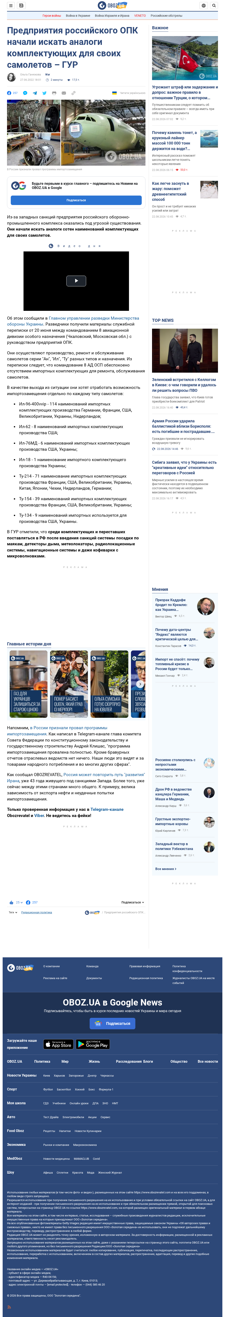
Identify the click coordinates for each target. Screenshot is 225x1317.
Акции (92, 1117)
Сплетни (62, 1172)
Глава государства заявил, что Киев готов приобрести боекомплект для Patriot (182, 399)
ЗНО (105, 1103)
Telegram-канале (107, 809)
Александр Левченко (168, 855)
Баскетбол (64, 1089)
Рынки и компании (56, 1145)
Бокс (92, 1089)
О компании (51, 966)
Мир (65, 1061)
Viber (39, 815)
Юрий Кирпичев (165, 830)
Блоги (148, 1061)
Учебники (59, 1103)
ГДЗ (46, 1103)
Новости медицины (56, 1158)
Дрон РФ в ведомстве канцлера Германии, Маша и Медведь (173, 794)
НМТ (115, 1103)
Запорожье (76, 1075)
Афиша (48, 1172)
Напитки (65, 1131)
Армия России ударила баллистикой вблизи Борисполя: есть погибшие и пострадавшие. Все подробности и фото (182, 426)
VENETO (140, 15)
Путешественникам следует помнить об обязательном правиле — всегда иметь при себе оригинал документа (183, 109)
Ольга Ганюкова (30, 74)
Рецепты (49, 1131)
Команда (92, 966)
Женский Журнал (110, 1172)
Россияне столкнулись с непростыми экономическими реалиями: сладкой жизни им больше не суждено (177, 765)
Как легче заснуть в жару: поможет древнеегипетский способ (170, 191)
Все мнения (164, 869)
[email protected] (57, 1284)
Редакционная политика (36, 912)
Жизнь (94, 1061)
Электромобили (73, 1117)
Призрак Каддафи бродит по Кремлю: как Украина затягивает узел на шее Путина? (171, 605)
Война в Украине (78, 15)
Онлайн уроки (79, 1103)
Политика (42, 1061)
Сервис (105, 1117)
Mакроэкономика (85, 1145)
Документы (94, 978)
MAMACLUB (81, 1158)
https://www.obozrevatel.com (152, 1192)
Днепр (92, 1075)
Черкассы (107, 1075)
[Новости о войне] (92, 914)
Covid (96, 1158)
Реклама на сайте (55, 978)
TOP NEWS (163, 320)
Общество (179, 1061)
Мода (90, 1172)
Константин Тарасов (168, 646)
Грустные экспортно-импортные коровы (173, 821)
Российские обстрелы (166, 15)
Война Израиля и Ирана (112, 15)
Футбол (48, 1089)
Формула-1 (106, 1089)
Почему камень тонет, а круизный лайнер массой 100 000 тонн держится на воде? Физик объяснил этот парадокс (174, 140)
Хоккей (80, 1089)
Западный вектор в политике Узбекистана (174, 846)
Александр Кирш (165, 806)
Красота (77, 1172)
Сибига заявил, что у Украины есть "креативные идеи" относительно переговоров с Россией (184, 467)
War (47, 74)
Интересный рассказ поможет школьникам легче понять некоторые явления (174, 160)
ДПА (95, 1103)
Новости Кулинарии (88, 1131)
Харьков (59, 1075)
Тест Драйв (50, 1117)
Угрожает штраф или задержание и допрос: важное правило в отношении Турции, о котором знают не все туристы (185, 93)
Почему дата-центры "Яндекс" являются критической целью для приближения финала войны (175, 635)
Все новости (208, 1061)
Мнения (160, 589)
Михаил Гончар (165, 675)
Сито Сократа (164, 776)
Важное (160, 27)
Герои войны (52, 15)
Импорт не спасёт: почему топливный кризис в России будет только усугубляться (177, 664)
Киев (46, 1075)
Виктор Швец (163, 616)
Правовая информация (144, 966)
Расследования (129, 1061)
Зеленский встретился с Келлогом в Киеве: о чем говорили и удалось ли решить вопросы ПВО (184, 385)
